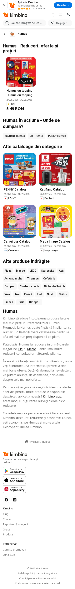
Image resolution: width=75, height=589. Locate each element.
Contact (8, 519)
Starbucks (47, 270)
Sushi (50, 294)
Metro (31, 349)
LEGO (33, 270)
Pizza (8, 270)
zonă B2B (9, 554)
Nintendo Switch (54, 286)
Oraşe (6, 529)
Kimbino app (52, 396)
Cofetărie (49, 278)
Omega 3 (34, 302)
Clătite (63, 294)
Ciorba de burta (29, 286)
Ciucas (8, 302)
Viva (7, 294)
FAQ (5, 514)
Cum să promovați (14, 549)
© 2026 (37, 568)
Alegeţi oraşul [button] (63, 23)
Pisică (28, 294)
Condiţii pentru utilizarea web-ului (37, 578)
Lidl (20, 349)
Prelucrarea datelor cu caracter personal (37, 583)
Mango (20, 270)
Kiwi (17, 294)
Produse (8, 534)
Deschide (63, 5)
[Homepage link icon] (26, 441)
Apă (61, 270)
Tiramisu (33, 278)
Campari (9, 286)
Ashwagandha (13, 278)
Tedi (39, 294)
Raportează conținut (15, 524)
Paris (21, 302)
